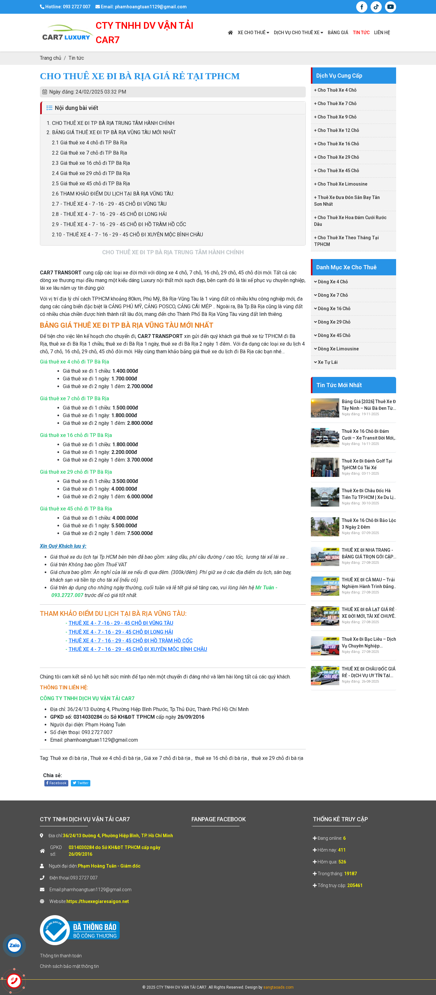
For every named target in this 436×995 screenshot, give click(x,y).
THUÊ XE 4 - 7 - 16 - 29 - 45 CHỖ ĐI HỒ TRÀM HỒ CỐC (131, 641)
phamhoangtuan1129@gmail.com (97, 889)
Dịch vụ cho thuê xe (297, 32)
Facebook (57, 783)
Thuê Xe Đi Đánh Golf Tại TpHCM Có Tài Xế (367, 464)
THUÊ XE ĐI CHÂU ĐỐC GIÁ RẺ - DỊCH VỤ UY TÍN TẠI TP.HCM (368, 673)
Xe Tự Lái (327, 362)
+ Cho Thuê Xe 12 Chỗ (336, 130)
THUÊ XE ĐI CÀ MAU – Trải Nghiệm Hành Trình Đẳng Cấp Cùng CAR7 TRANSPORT (368, 583)
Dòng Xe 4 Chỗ (332, 281)
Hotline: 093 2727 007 (67, 6)
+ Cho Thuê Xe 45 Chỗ (336, 170)
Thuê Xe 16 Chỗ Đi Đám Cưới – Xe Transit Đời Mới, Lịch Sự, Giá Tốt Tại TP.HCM (370, 435)
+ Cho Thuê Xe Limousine (340, 184)
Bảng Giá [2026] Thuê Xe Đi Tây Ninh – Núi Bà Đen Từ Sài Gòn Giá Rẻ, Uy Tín (369, 405)
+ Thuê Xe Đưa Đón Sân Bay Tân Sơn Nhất (347, 201)
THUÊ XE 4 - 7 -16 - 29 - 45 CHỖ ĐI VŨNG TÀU (121, 623)
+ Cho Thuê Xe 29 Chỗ (336, 157)
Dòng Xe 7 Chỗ (332, 295)
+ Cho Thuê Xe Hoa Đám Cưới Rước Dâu (350, 221)
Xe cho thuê (252, 32)
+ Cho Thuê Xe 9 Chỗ (335, 116)
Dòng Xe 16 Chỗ (333, 308)
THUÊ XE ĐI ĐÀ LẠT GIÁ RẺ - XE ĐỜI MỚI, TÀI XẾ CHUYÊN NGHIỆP (370, 613)
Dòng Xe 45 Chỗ (333, 335)
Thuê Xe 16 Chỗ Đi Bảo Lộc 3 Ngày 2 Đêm (369, 524)
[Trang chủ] (230, 32)
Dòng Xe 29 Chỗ (333, 322)
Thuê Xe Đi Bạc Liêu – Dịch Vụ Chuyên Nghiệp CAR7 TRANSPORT (369, 643)
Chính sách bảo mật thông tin (69, 966)
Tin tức (361, 32)
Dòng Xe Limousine (338, 348)
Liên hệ (382, 32)
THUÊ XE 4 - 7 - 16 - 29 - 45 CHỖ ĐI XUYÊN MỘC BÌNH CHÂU (138, 649)
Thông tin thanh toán (61, 955)
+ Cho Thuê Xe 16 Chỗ (336, 143)
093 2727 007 (84, 877)
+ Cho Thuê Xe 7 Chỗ (335, 103)
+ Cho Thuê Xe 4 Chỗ (335, 90)
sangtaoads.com (278, 987)
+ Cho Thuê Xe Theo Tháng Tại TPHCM (346, 241)
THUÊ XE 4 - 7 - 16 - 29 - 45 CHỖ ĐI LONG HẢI (121, 632)
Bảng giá (338, 32)
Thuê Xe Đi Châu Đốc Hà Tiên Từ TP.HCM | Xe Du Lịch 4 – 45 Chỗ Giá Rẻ (370, 494)
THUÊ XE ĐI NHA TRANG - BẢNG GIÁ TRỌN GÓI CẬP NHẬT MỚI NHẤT (367, 553)
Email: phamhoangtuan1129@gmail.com (143, 6)
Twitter (82, 783)
